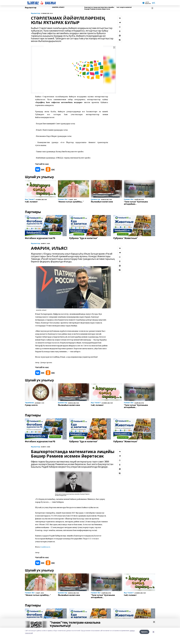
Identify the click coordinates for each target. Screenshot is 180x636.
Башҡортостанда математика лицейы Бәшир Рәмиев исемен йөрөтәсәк (99, 8)
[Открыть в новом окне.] (39, 169)
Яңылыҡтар (30, 7)
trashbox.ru (45, 547)
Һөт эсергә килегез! (124, 7)
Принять (144, 632)
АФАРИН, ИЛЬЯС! (58, 7)
